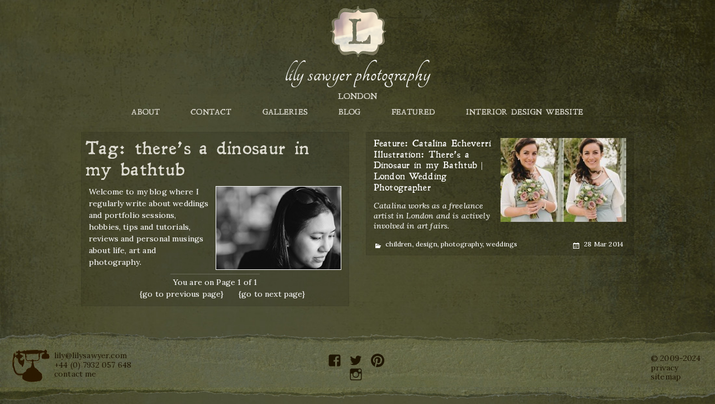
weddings (501, 244)
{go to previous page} (181, 294)
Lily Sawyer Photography (357, 74)
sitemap (666, 377)
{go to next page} (272, 294)
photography (462, 244)
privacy (664, 368)
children (398, 244)
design (426, 244)
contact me (75, 374)
